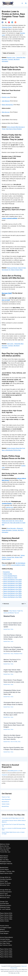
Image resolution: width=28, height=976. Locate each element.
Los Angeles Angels (5, 927)
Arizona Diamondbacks (6, 937)
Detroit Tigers (4, 881)
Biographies (6, 572)
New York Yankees (5, 848)
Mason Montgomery (7, 104)
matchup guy (9, 507)
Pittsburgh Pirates (7, 27)
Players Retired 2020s (6, 873)
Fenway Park (10, 557)
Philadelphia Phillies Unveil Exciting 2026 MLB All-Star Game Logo (12, 692)
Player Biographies (6, 799)
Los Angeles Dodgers (6, 941)
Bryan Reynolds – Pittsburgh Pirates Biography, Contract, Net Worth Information (13, 530)
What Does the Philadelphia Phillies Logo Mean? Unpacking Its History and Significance (13, 649)
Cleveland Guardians (6, 879)
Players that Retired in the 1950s (12, 593)
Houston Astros (4, 925)
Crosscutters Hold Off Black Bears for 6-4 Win (13, 818)
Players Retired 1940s (6, 955)
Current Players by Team (10, 577)
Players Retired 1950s (6, 953)
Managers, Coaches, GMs (7, 871)
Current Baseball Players (10, 575)
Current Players (4, 869)
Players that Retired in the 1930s (12, 597)
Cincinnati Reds (4, 903)
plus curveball (6, 300)
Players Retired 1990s (6, 917)
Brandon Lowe (6, 97)
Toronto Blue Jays (5, 852)
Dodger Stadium (6, 559)
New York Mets (14, 741)
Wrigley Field (18, 557)
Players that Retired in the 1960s (12, 591)
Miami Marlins (4, 857)
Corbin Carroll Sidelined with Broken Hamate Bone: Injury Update (13, 625)
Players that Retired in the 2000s (12, 583)
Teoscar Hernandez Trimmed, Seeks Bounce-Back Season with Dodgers (14, 725)
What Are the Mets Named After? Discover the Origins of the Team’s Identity (13, 737)
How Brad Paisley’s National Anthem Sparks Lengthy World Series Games (13, 637)
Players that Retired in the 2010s (12, 581)
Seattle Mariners (4, 931)
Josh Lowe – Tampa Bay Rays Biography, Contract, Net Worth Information (12, 345)
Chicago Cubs (4, 901)
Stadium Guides (7, 574)
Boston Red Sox (4, 846)
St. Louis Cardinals (5, 909)
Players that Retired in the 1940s (12, 595)
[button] (26, 3)
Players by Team (6, 797)
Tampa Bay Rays (4, 850)
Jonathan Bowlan (7, 503)
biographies (5, 774)
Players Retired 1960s (6, 951)
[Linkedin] (12, 22)
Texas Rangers (4, 933)
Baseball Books (5, 801)
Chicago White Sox (5, 877)
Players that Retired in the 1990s (12, 585)
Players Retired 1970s (6, 949)
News (12, 629)
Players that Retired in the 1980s (12, 587)
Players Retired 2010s (6, 913)
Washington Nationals (6, 863)
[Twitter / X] (5, 22)
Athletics (2, 929)
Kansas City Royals (5, 883)
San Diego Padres (5, 943)
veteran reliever (21, 478)
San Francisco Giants (6, 945)
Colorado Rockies (5, 939)
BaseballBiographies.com (14, 770)
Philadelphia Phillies (18, 653)
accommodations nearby (18, 565)
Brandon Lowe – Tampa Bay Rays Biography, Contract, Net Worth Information (13, 59)
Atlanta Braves (4, 856)
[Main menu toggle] (22, 3)
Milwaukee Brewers (5, 905)
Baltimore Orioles (5, 844)
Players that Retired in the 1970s (12, 589)
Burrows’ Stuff (7, 293)
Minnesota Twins (5, 885)
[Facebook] (2, 22)
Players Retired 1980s (6, 919)
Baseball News (7, 629)
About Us (24, 966)
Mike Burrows (6, 112)
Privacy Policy (14, 968)
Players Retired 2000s (6, 915)
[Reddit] (15, 22)
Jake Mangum (6, 101)
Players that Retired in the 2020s (12, 579)
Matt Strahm (5, 480)
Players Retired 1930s (6, 957)
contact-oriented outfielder (9, 218)
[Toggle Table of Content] (23, 53)
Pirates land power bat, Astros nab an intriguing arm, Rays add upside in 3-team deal (13, 522)
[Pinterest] (9, 22)
